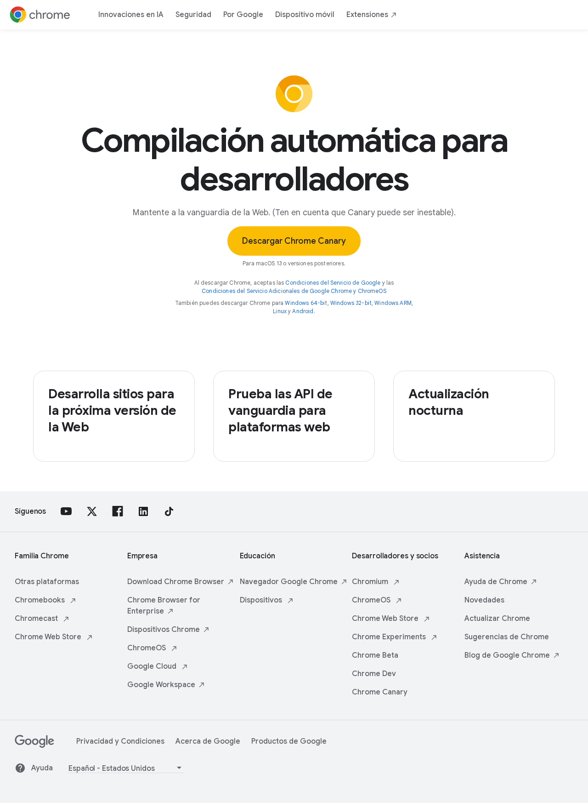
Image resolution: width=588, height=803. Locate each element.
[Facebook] (117, 511)
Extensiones (367, 14)
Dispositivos (163, 629)
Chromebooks (41, 600)
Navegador (289, 581)
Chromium (371, 581)
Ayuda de (495, 581)
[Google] (34, 745)
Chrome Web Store (49, 637)
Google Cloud (152, 666)
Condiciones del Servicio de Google (332, 282)
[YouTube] (66, 511)
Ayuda (42, 768)
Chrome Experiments (390, 637)
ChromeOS (147, 648)
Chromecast (37, 618)
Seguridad (193, 14)
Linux (280, 311)
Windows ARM (393, 302)
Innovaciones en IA (131, 14)
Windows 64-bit (306, 302)
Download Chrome (175, 581)
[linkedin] (143, 511)
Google (161, 684)
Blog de (507, 655)
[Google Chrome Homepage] (40, 15)
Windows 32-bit (351, 302)
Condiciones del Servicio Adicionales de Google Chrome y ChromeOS (294, 290)
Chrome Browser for (163, 606)
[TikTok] (169, 511)
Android (302, 311)
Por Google (243, 14)
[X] (91, 511)
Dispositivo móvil (304, 14)
